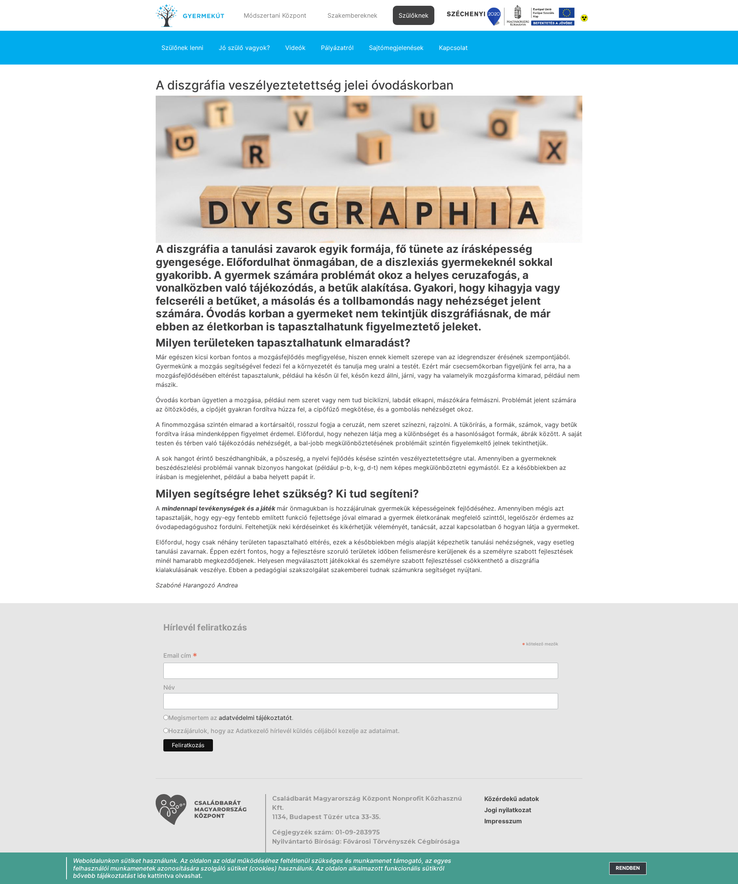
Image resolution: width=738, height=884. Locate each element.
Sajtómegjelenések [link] (396, 47)
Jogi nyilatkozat (507, 810)
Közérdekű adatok (511, 799)
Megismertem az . (231, 717)
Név (169, 687)
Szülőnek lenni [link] (182, 47)
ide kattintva (155, 875)
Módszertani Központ (275, 15)
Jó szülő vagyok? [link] (244, 47)
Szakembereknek (352, 15)
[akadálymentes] (584, 17)
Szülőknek (414, 15)
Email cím (180, 656)
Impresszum (503, 821)
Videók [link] (295, 47)
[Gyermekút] (190, 15)
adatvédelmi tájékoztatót (255, 717)
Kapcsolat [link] (453, 47)
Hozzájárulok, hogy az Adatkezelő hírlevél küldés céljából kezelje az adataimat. (284, 731)
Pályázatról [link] (337, 47)
